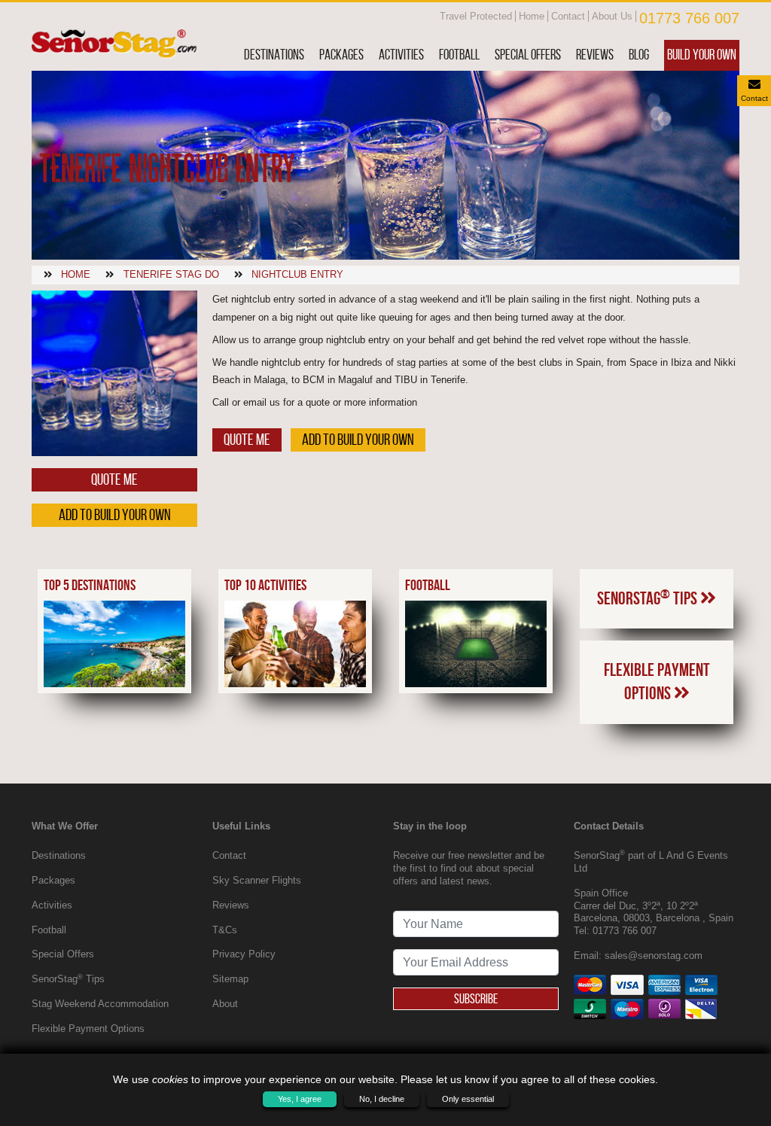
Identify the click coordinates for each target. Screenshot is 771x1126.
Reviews (595, 54)
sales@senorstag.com (653, 955)
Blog (639, 54)
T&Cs (224, 930)
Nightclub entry (297, 274)
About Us (612, 16)
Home (531, 16)
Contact (568, 16)
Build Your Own (701, 54)
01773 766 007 (689, 18)
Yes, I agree (300, 1098)
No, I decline (381, 1098)
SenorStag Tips (648, 597)
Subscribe (476, 998)
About (225, 1003)
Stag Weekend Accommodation (100, 1003)
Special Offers (528, 54)
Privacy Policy (244, 954)
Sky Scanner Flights (256, 880)
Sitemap (230, 978)
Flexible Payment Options (657, 681)
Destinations (274, 54)
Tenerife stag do (171, 274)
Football (459, 54)
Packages (341, 54)
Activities (401, 54)
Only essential (468, 1098)
